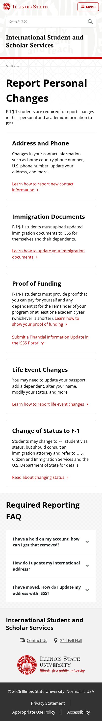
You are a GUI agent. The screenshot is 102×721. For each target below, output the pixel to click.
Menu (91, 6)
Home (15, 66)
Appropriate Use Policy (33, 712)
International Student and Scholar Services (44, 41)
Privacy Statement (48, 703)
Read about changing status (38, 477)
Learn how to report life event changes (48, 404)
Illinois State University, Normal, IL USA (58, 691)
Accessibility (78, 712)
